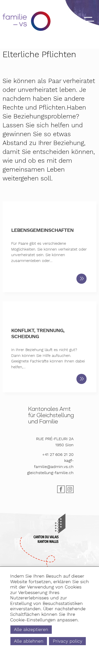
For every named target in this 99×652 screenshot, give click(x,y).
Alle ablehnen (28, 641)
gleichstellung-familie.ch (50, 472)
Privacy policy (67, 641)
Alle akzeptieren (31, 629)
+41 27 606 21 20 (58, 454)
